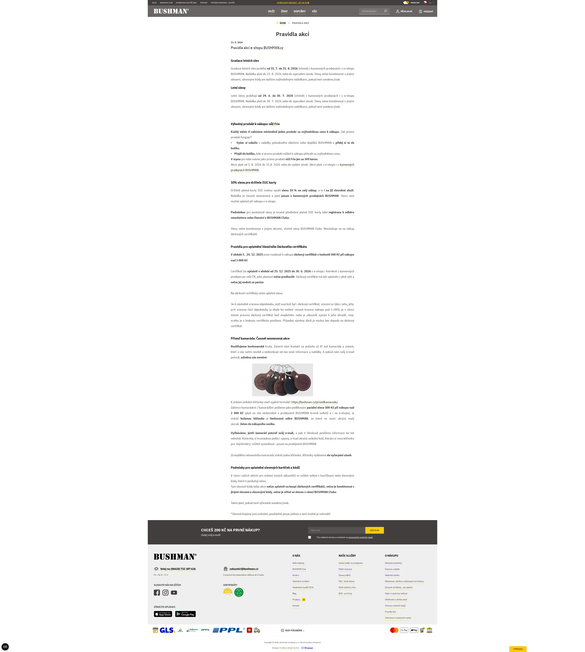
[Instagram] (165, 593)
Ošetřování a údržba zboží (396, 599)
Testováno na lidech (300, 581)
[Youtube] (174, 593)
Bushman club (166, 3)
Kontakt (295, 605)
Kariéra (295, 575)
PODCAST (203, 3)
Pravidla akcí (390, 611)
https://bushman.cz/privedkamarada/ (315, 402)
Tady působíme (293, 630)
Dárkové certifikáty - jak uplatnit (398, 587)
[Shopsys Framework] (306, 648)
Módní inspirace (345, 569)
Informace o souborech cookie (398, 617)
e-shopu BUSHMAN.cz (267, 47)
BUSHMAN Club (299, 569)
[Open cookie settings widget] (5, 646)
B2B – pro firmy (345, 593)
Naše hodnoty (298, 563)
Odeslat (374, 530)
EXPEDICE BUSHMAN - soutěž (222, 3)
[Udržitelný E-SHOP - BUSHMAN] (238, 593)
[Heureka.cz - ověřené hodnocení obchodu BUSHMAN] (227, 593)
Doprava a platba (392, 569)
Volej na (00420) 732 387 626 (178, 569)
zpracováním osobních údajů (360, 537)
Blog (154, 3)
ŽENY (284, 11)
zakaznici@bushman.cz (244, 569)
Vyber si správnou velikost (396, 593)
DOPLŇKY (300, 11)
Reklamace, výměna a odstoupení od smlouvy (404, 581)
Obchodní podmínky (393, 563)
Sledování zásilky (392, 575)
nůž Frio (274, 124)
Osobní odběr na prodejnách (351, 563)
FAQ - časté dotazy (347, 581)
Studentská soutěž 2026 (186, 3)
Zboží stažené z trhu (347, 587)
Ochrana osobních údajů (395, 605)
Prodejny (413, 2)
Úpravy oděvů (344, 575)
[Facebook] (157, 593)
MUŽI (271, 11)
